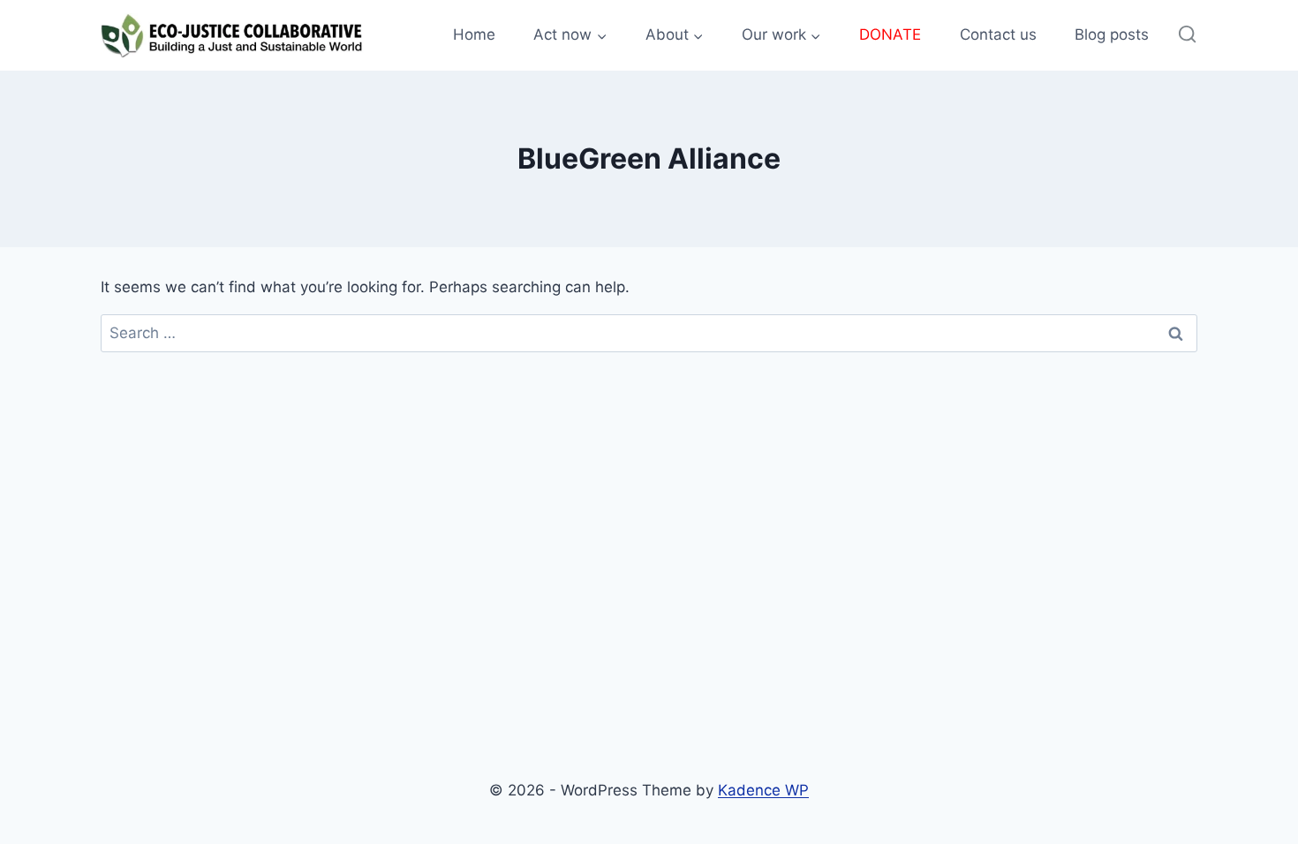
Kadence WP (763, 790)
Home (474, 34)
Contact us (998, 34)
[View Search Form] (1187, 35)
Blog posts (1112, 34)
